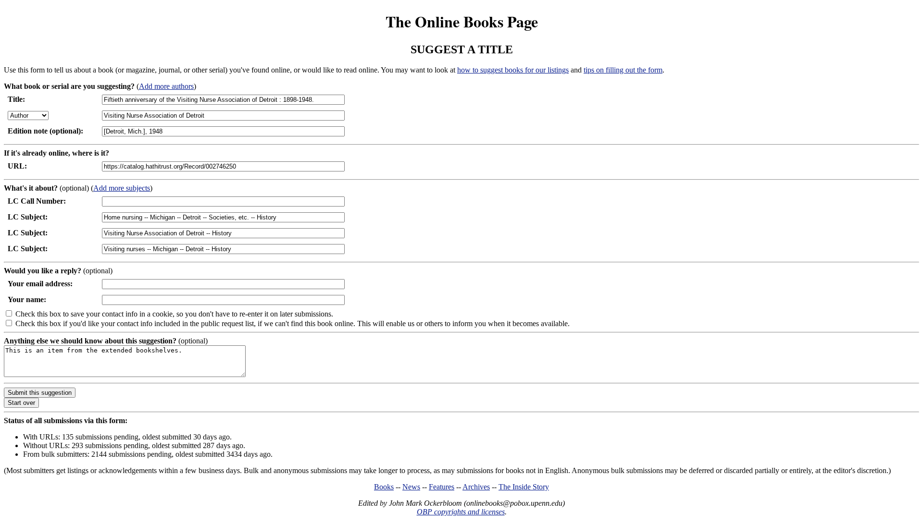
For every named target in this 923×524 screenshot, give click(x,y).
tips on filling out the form (623, 70)
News (411, 487)
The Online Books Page (462, 21)
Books (384, 487)
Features (441, 487)
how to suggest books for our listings (513, 70)
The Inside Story (524, 487)
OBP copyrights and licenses (461, 512)
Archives (476, 487)
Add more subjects (121, 188)
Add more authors (166, 86)
